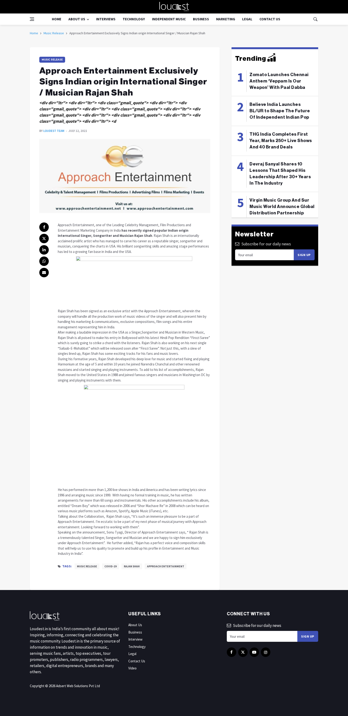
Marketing (225, 19)
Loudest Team (53, 131)
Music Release (54, 33)
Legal (247, 19)
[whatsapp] (44, 261)
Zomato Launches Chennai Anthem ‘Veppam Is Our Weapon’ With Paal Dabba (279, 81)
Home (56, 19)
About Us (76, 19)
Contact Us (269, 19)
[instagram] (265, 652)
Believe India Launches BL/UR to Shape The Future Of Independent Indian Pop (280, 110)
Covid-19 (110, 566)
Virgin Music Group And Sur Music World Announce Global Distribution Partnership (282, 206)
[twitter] (44, 238)
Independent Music (169, 19)
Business (201, 19)
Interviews (106, 19)
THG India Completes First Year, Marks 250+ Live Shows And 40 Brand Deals (281, 140)
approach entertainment (165, 566)
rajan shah (132, 566)
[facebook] (44, 227)
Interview (135, 639)
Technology (134, 19)
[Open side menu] (32, 19)
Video (132, 668)
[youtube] (254, 652)
